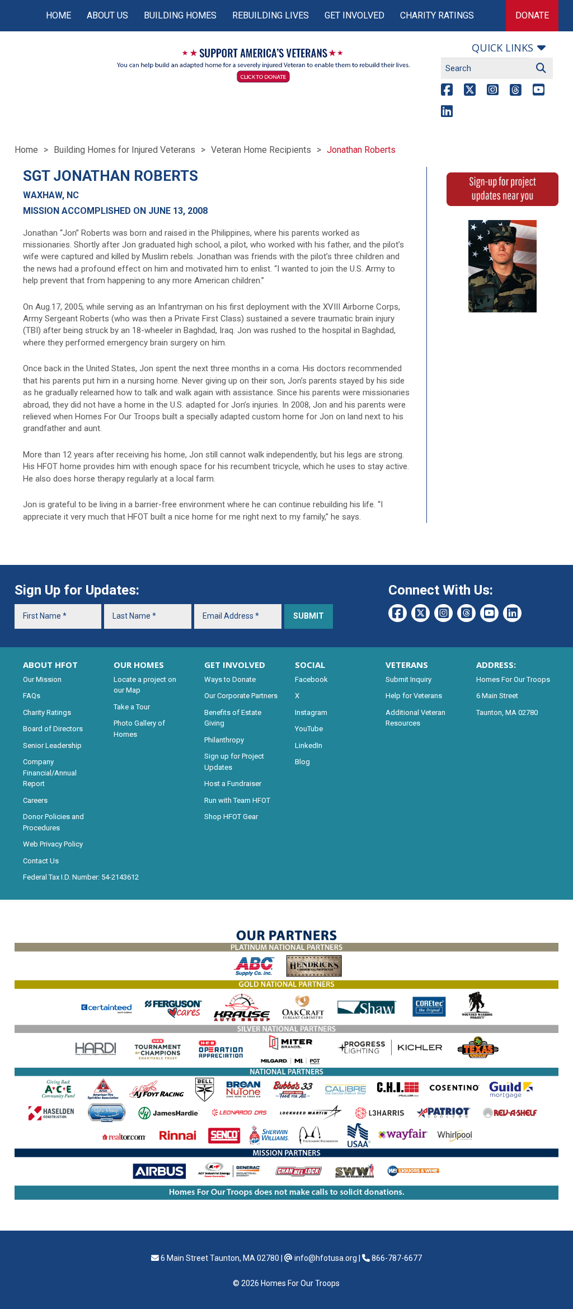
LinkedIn (308, 745)
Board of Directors (53, 728)
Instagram (311, 712)
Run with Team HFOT (237, 800)
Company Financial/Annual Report (50, 773)
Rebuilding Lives (270, 15)
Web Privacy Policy (53, 844)
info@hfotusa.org (325, 1258)
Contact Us (41, 861)
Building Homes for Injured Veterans (124, 149)
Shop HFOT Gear (231, 816)
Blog (302, 762)
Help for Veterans (414, 695)
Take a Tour (132, 707)
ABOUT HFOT (50, 664)
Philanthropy (224, 740)
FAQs (31, 695)
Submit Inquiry (408, 679)
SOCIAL (310, 664)
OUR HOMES (139, 664)
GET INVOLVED (234, 664)
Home (58, 15)
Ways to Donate (230, 679)
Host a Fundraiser (232, 783)
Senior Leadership (52, 745)
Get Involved (354, 15)
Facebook (311, 679)
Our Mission (42, 679)
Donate (532, 15)
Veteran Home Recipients (261, 149)
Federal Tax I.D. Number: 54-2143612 (81, 877)
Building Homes (180, 15)
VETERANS (407, 664)
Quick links (502, 47)
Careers (35, 800)
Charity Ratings (437, 15)
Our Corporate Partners (241, 695)
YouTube (309, 728)
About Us (107, 15)
